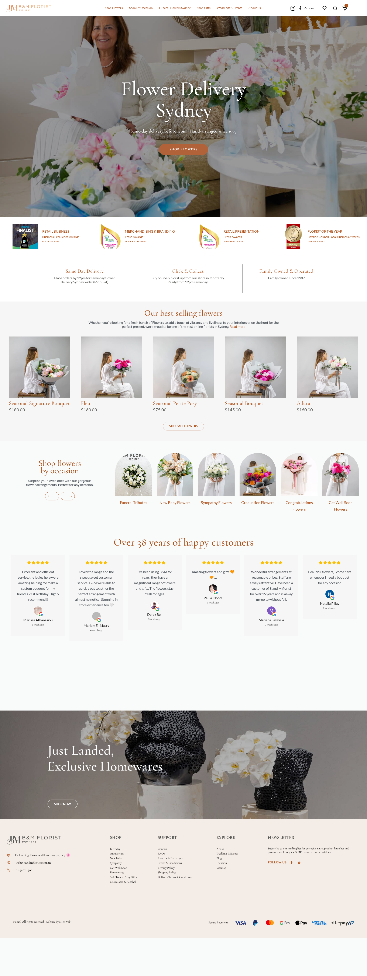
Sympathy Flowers (163, 502)
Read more (237, 326)
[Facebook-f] (300, 8)
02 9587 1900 (24, 870)
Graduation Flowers (205, 502)
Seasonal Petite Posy (175, 403)
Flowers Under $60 (329, 502)
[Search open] (335, 8)
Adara (303, 403)
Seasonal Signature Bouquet (39, 403)
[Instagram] (292, 8)
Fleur (86, 403)
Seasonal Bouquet (244, 403)
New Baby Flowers (122, 502)
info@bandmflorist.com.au (33, 863)
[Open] (324, 7)
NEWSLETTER (281, 837)
